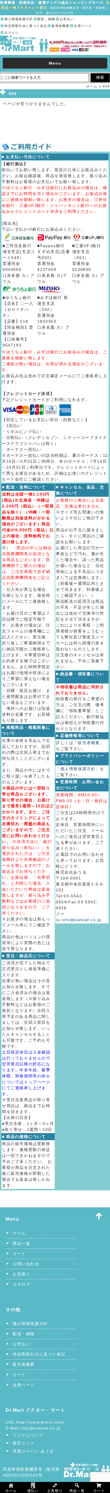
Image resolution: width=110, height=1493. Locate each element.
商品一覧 (21, 1243)
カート (19, 1253)
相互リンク (24, 1443)
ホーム (92, 86)
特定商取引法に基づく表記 (26, 25)
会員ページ (83, 25)
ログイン (12, 32)
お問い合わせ (26, 1263)
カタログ (21, 1284)
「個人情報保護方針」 (78, 768)
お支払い (67, 19)
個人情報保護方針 (19, 19)
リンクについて (28, 1435)
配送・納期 (46, 19)
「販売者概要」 (88, 742)
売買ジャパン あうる (33, 1451)
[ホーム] (55, 39)
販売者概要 (60, 25)
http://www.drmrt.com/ (40, 1422)
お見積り (21, 1274)
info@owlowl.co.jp (81, 920)
